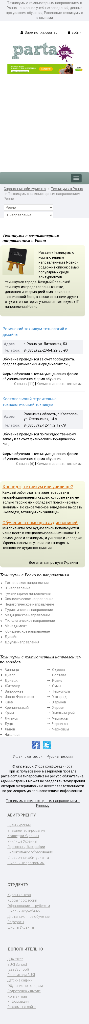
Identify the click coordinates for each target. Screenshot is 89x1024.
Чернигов (60, 724)
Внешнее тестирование (26, 830)
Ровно (57, 681)
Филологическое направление (30, 621)
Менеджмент (16, 626)
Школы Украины (20, 927)
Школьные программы (25, 863)
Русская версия (60, 756)
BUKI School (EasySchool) (18, 967)
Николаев (13, 735)
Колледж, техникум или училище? (37, 486)
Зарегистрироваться (42, 32)
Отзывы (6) (25, 464)
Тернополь (61, 691)
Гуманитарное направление (28, 593)
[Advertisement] (44, 120)
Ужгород (59, 697)
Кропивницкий (17, 708)
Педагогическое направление (29, 604)
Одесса (58, 670)
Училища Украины (22, 841)
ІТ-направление (17, 588)
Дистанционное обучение (28, 917)
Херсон (58, 708)
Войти (76, 32)
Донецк (11, 681)
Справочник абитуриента (25, 189)
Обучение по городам (25, 986)
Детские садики (19, 980)
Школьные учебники (24, 911)
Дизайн (11, 637)
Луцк (9, 724)
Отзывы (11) (24, 384)
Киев (9, 702)
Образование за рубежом (28, 906)
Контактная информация (18, 998)
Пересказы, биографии (26, 847)
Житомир (12, 686)
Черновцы (60, 729)
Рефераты (15, 922)
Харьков (59, 702)
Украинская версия (28, 756)
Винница (12, 670)
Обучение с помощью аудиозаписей (40, 522)
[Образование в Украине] (43, 52)
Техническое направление (27, 583)
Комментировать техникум (59, 384)
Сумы (56, 686)
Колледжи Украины (23, 836)
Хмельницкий (63, 713)
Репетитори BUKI (21, 975)
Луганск (11, 718)
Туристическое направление (29, 610)
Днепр (10, 675)
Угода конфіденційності (54, 766)
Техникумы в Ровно (67, 189)
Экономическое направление (29, 599)
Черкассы (60, 718)
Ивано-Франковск (19, 697)
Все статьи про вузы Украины (53, 562)
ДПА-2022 (15, 959)
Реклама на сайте (21, 1007)
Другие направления (22, 642)
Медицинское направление (27, 615)
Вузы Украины (19, 825)
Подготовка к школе (24, 991)
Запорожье (14, 691)
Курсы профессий (22, 900)
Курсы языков (19, 895)
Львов (10, 729)
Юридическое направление (27, 631)
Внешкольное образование (30, 852)
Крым (9, 713)
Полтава (59, 675)
